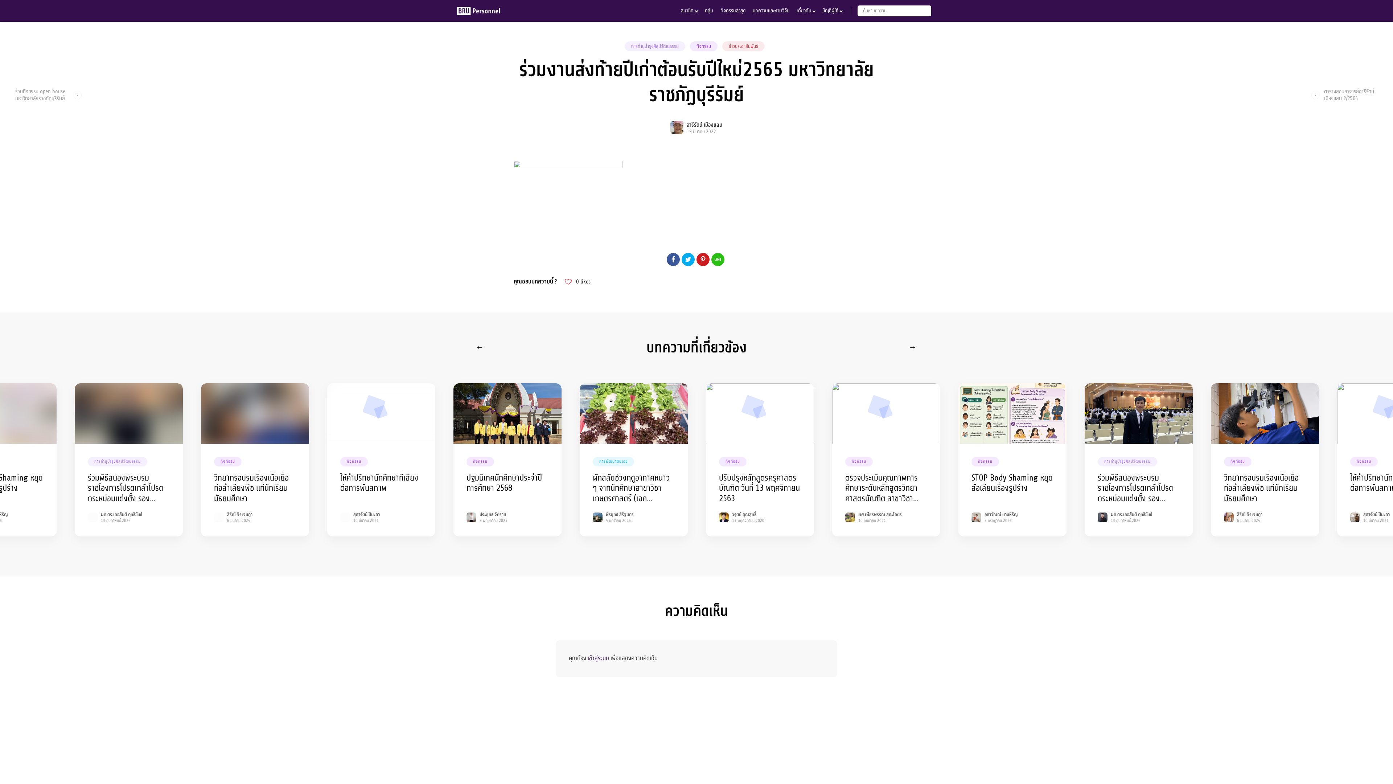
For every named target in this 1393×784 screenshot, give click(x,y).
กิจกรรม (703, 46)
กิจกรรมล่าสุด (732, 11)
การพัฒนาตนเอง (613, 461)
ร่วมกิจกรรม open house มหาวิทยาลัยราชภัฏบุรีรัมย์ (40, 94)
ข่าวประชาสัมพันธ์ (743, 46)
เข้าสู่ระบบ (598, 658)
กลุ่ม (709, 11)
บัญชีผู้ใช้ (830, 11)
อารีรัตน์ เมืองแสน (704, 125)
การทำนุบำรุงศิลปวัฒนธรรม (655, 46)
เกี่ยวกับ (804, 11)
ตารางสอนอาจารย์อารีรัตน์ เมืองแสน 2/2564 (1349, 94)
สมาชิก (687, 11)
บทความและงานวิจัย (771, 11)
